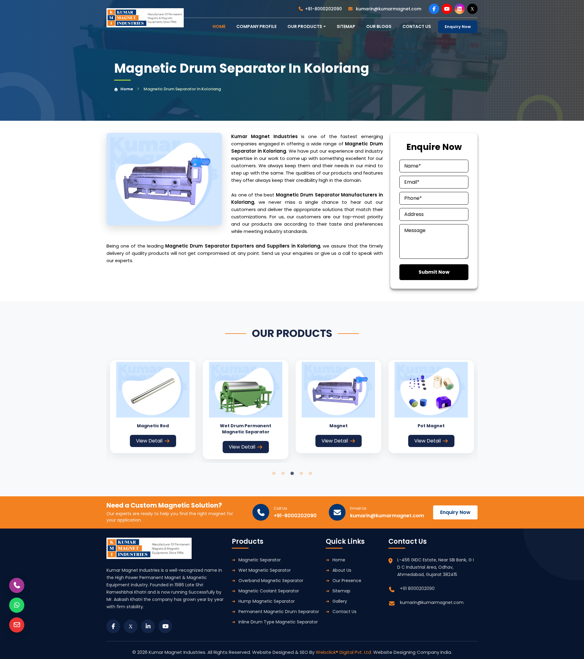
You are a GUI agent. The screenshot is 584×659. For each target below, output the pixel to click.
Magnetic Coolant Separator (268, 591)
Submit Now (434, 272)
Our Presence (346, 580)
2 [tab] (283, 473)
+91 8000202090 (417, 588)
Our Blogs (378, 26)
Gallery (339, 601)
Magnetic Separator (259, 560)
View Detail (149, 440)
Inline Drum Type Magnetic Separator (278, 622)
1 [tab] (274, 473)
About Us (341, 570)
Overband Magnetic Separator (270, 580)
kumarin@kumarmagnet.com (388, 9)
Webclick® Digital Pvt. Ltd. (344, 652)
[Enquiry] (16, 625)
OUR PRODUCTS (304, 26)
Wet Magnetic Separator (264, 570)
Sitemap (346, 26)
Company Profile (256, 26)
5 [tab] (310, 473)
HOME (219, 26)
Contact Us (344, 612)
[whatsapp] (16, 605)
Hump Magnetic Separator (266, 601)
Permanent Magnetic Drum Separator (278, 612)
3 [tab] (292, 473)
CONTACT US (416, 26)
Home (126, 89)
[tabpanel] (152, 406)
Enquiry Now (458, 26)
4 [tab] (301, 473)
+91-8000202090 (323, 9)
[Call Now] (16, 585)
